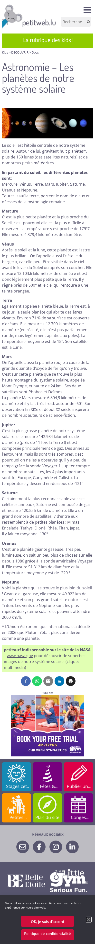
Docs (35, 52)
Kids (5, 52)
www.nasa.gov (20, 655)
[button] (88, 919)
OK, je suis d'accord (47, 921)
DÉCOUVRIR (20, 52)
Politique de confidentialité (47, 933)
